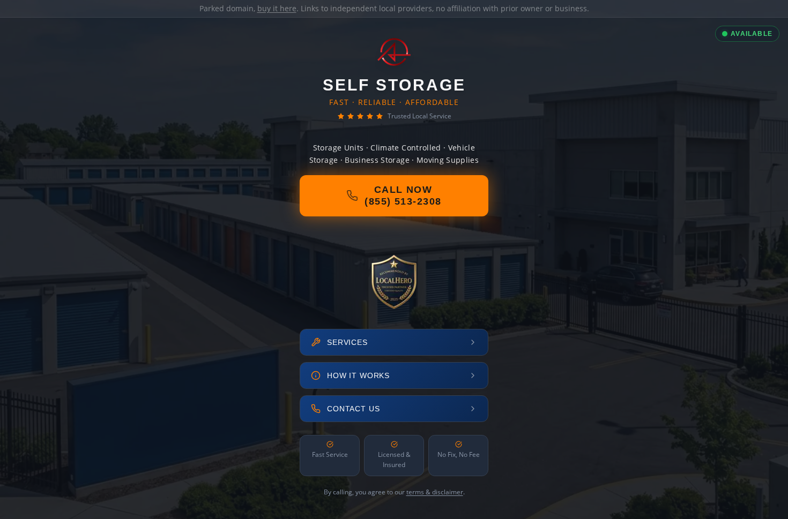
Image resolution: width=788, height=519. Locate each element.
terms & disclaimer (434, 492)
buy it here (276, 8)
